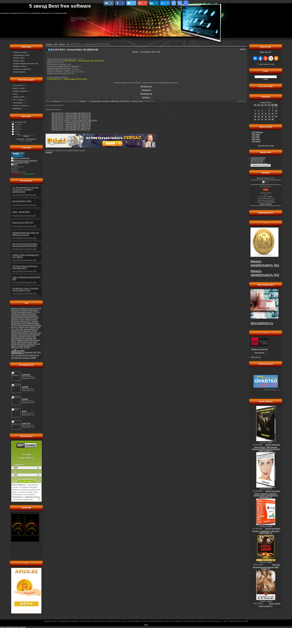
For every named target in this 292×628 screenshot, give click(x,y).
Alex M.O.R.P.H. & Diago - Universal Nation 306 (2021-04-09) (74, 120)
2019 (13, 358)
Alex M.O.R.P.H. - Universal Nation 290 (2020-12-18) (71, 113)
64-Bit (28, 336)
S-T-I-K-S (36, 312)
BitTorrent (25, 316)
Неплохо (18, 129)
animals (25, 310)
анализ (13, 331)
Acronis (21, 323)
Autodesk (20, 340)
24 (276, 116)
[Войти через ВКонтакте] (255, 58)
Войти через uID (265, 52)
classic (36, 323)
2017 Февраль (257, 132)
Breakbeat (20, 355)
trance (141, 101)
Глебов (13, 312)
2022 (28, 347)
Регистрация (145, 52)
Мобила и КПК (18, 97)
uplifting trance (115, 101)
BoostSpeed (15, 321)
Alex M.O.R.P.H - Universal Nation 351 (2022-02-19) (71, 129)
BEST (33, 346)
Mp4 (32, 340)
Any (39, 333)
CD (36, 308)
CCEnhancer (22, 335)
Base (19, 333)
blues (20, 325)
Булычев (14, 310)
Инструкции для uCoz (258, 163)
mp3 (20, 310)
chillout (21, 327)
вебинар (23, 308)
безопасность (26, 321)
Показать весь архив (266, 145)
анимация (29, 352)
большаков (21, 312)
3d (37, 329)
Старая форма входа (265, 64)
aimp (17, 329)
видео (27, 327)
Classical (14, 336)
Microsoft (14, 327)
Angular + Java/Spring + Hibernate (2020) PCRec (265, 532)
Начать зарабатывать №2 (264, 273)
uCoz (146, 624)
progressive (105, 101)
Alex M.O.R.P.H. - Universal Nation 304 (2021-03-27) (71, 118)
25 (255, 119)
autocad (27, 340)
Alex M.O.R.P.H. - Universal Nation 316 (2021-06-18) (71, 124)
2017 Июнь (256, 139)
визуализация (16, 338)
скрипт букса (255, 357)
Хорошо (18, 126)
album (17, 351)
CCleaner (21, 319)
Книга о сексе (264, 606)
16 (273, 114)
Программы (17, 103)
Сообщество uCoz (257, 159)
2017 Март (256, 134)
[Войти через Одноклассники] (276, 58)
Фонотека (17, 108)
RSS (158, 52)
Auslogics (33, 319)
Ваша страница (266, 204)
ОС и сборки (18, 100)
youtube (29, 344)
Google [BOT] (28, 174)
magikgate (82, 101)
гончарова (15, 314)
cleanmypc (27, 331)
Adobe (27, 319)
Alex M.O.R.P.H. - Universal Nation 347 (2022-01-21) (71, 128)
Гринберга (23, 314)
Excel (30, 335)
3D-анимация (27, 338)
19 (259, 116)
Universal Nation (96, 101)
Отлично (18, 124)
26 (259, 119)
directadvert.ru (261, 323)
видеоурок (31, 308)
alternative (26, 358)
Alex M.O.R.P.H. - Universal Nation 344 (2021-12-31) (71, 126)
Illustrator (24, 342)
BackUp (36, 317)
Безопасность (18, 85)
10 (276, 111)
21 (266, 116)
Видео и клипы (18, 88)
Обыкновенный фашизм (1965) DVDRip (266, 568)
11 (255, 114)
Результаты (20, 139)
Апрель (62, 44)
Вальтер (29, 312)
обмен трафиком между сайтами (13, 627)
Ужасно (18, 134)
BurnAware (37, 325)
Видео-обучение (273, 445)
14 (266, 114)
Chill (38, 327)
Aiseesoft (14, 323)
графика (35, 321)
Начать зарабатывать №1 (264, 263)
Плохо (17, 131)
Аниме (30, 310)
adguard (27, 329)
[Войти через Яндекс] (265, 58)
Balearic (18, 358)
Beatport (27, 346)
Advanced (36, 335)
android (14, 319)
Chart (21, 329)
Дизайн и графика (20, 91)
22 (269, 116)
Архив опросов (31, 139)
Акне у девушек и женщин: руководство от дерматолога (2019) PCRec (266, 495)
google (34, 331)
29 (269, 119)
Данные (37, 340)
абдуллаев (32, 314)
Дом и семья (274, 603)
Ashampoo (33, 316)
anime (36, 310)
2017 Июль (256, 141)
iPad (21, 331)
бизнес (13, 342)
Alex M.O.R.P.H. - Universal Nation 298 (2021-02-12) (71, 115)
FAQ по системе (256, 161)
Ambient (33, 327)
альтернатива (16, 316)
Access (33, 336)
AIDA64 (33, 329)
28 (266, 119)
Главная (135, 52)
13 (262, 114)
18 (255, 116)
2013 (39, 352)
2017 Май (255, 137)
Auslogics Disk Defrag (30, 333)
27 (262, 119)
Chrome (14, 333)
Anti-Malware (29, 323)
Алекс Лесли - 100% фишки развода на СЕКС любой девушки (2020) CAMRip (266, 449)
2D (25, 347)
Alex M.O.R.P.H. (125, 101)
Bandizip (14, 335)
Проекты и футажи (20, 105)
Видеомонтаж (27, 325)
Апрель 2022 (266, 102)
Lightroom (22, 336)
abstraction (22, 344)
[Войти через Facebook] (260, 58)
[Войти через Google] (270, 58)
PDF (39, 308)
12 (259, 114)
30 (67, 44)
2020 (19, 342)
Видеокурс (15, 308)
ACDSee (14, 325)
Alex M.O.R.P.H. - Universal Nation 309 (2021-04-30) (71, 122)
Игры (15, 94)
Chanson (20, 346)
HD (18, 331)
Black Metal (32, 342)
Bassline (14, 344)
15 (269, 114)
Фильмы (276, 565)
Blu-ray (36, 355)
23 (273, 116)
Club (33, 357)
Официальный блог (258, 158)
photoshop (15, 317)
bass (13, 329)
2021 (21, 347)
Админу (49, 152)
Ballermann (15, 347)
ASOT (13, 355)
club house (28, 355)
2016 (35, 352)
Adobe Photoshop (25, 317)
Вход (153, 52)
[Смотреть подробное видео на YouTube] (39, 499)
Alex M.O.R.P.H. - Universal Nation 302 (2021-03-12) (71, 117)
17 (276, 114)
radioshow (135, 101)
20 (262, 116)
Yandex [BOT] (16, 174)
